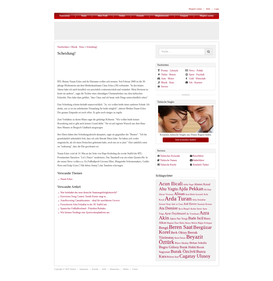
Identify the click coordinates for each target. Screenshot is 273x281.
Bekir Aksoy (185, 223)
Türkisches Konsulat (170, 155)
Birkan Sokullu (198, 242)
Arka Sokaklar (199, 200)
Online (122, 16)
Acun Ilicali (171, 183)
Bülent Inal (173, 256)
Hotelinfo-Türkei (201, 164)
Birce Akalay (182, 243)
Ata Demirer (168, 208)
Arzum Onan (165, 204)
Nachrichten (64, 16)
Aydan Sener (196, 209)
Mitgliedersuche (162, 16)
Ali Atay (207, 189)
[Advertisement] (105, 67)
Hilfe (208, 9)
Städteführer (198, 160)
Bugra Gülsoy (169, 247)
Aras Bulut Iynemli (194, 194)
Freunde (140, 16)
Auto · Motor (167, 78)
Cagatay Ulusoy (194, 256)
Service (164, 86)
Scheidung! (92, 47)
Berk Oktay (179, 232)
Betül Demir (180, 238)
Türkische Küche (168, 164)
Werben (126, 269)
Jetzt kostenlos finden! (185, 139)
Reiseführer (198, 155)
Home (83, 16)
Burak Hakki (188, 247)
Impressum (84, 269)
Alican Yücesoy (166, 194)
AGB (104, 269)
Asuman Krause (204, 204)
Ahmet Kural (202, 184)
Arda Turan (178, 198)
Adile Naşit (188, 184)
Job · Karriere (195, 82)
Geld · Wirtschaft (197, 78)
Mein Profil (103, 16)
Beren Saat (181, 227)
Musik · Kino (77, 47)
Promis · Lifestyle (169, 70)
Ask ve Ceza (177, 204)
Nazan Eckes (66, 179)
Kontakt (95, 269)
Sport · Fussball (196, 74)
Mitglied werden (195, 9)
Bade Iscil (195, 218)
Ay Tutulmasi (192, 214)
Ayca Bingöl (184, 209)
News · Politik (196, 70)
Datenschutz (114, 269)
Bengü (163, 228)
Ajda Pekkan (190, 188)
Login (216, 9)
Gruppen (184, 16)
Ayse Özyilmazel (175, 213)
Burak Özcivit (183, 251)
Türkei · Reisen (168, 74)
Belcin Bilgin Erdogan (201, 223)
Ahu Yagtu (168, 188)
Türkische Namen (168, 160)
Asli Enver (190, 203)
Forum (135, 269)
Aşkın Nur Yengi (179, 218)
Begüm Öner (173, 223)
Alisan (179, 193)
